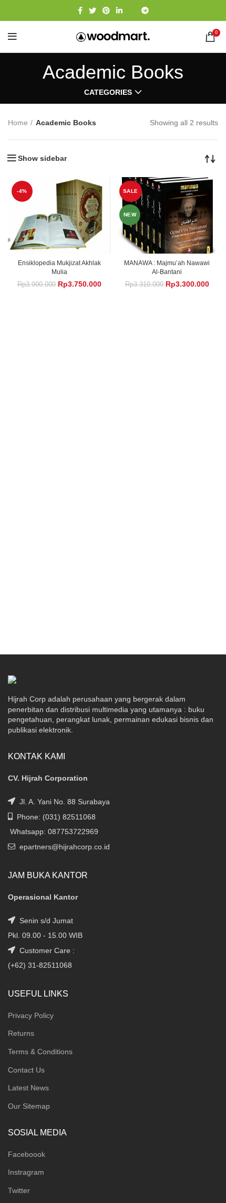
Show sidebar (42, 158)
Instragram (26, 1172)
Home (18, 122)
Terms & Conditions (40, 1051)
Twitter (19, 1190)
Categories (108, 92)
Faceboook (26, 1154)
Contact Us (26, 1070)
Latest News (28, 1088)
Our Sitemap (29, 1106)
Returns (21, 1033)
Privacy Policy (31, 1015)
